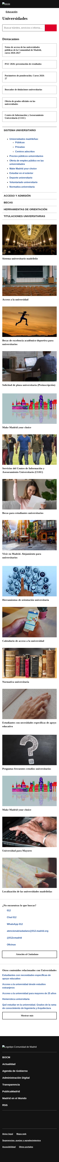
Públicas (20, 142)
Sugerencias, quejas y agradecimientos (21, 1140)
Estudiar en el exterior (21, 173)
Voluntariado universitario (23, 182)
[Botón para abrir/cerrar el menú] (55, 4)
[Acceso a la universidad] (29, 284)
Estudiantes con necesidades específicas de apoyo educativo (26, 977)
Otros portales (26, 1147)
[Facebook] (6, 1115)
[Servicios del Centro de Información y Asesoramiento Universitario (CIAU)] (29, 455)
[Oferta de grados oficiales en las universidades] (52, 101)
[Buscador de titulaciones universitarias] (52, 90)
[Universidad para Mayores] (29, 835)
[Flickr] (15, 1123)
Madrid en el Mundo (14, 1098)
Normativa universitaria (22, 187)
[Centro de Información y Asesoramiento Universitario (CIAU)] (52, 115)
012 (9, 910)
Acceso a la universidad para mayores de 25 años (29, 993)
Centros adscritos (25, 151)
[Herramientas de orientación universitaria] (29, 584)
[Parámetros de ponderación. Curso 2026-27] (52, 76)
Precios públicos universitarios (26, 156)
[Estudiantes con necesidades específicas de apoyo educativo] (29, 709)
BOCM (6, 1057)
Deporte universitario (20, 178)
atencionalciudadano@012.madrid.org (27, 931)
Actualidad (8, 1064)
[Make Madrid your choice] (29, 412)
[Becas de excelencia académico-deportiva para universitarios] (29, 327)
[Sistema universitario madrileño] (29, 243)
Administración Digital (16, 1077)
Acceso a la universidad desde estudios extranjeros (24, 986)
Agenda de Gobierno (15, 1071)
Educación (11, 12)
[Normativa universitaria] (29, 666)
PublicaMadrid (11, 1091)
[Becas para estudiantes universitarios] (29, 498)
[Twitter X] (23, 1115)
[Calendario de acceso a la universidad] (29, 625)
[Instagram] (15, 1115)
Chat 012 (11, 917)
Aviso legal (7, 1134)
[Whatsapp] (49, 1115)
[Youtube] (32, 1115)
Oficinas (11, 944)
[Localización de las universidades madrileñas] (29, 876)
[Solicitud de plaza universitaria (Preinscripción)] (29, 370)
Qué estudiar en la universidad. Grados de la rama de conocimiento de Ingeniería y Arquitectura (29, 1006)
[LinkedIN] (41, 1115)
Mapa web (21, 1134)
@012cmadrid (14, 938)
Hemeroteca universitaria (16, 999)
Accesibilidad (9, 1147)
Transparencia (11, 1084)
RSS (5, 1105)
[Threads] (32, 1123)
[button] (29, 954)
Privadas (20, 147)
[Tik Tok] (6, 1123)
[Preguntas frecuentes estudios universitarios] (29, 753)
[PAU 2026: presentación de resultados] (52, 64)
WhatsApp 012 (15, 924)
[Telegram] (23, 1123)
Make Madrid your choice (23, 168)
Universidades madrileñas (23, 139)
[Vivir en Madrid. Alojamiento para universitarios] (29, 540)
